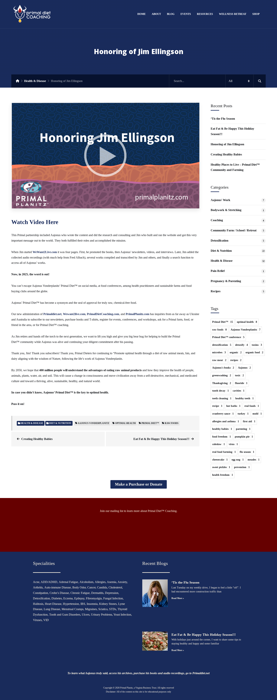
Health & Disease (35, 81)
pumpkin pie (244, 436)
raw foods (171, 423)
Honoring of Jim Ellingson (227, 144)
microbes (219, 352)
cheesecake (220, 459)
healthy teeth (244, 398)
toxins (257, 344)
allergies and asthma (225, 421)
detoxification (221, 344)
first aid (249, 421)
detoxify (241, 344)
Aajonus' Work (220, 200)
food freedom (221, 436)
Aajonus (244, 367)
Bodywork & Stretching (226, 210)
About (156, 13)
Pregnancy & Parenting (226, 281)
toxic (239, 375)
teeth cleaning (221, 398)
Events (186, 13)
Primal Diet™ (150, 423)
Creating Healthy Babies (37, 439)
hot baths (233, 406)
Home (141, 13)
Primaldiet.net (52, 314)
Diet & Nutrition (221, 250)
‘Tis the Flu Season (223, 118)
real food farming (224, 452)
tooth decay (220, 390)
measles (253, 459)
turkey (243, 413)
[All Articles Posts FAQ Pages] (217, 81)
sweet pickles (221, 467)
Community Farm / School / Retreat (233, 230)
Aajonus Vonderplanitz (93, 423)
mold (257, 413)
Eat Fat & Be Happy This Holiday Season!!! (161, 439)
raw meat (219, 360)
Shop (256, 13)
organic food (254, 352)
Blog (170, 13)
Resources (205, 13)
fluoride (241, 383)
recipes (235, 360)
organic (236, 352)
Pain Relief (218, 270)
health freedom (222, 475)
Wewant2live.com (74, 314)
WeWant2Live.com (45, 252)
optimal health (125, 423)
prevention (242, 467)
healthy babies (222, 429)
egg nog (238, 459)
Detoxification (219, 240)
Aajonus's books (223, 367)
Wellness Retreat (232, 13)
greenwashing (221, 375)
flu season (247, 452)
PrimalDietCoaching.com (103, 314)
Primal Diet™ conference (228, 337)
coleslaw (218, 444)
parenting (243, 429)
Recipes (215, 291)
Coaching (217, 220)
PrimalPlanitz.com (137, 314)
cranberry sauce (223, 413)
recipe (217, 406)
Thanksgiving (221, 383)
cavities (238, 390)
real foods (251, 406)
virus (233, 444)
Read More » (177, 598)
